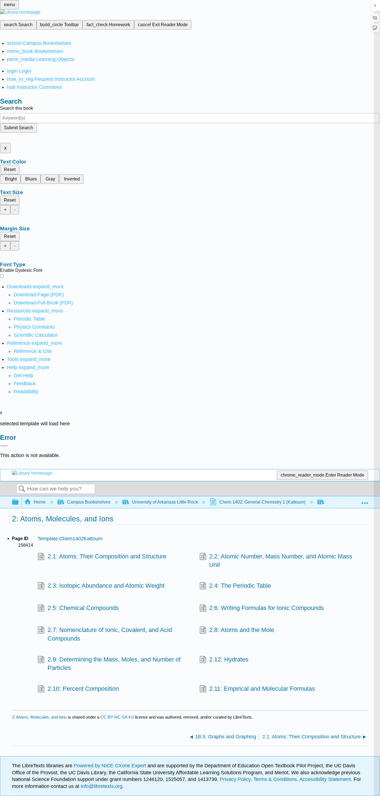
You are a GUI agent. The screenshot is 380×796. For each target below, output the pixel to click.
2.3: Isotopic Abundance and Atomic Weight (106, 585)
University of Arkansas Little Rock (165, 502)
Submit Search (18, 127)
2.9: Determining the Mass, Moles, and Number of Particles (114, 664)
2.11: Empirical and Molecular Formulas (262, 688)
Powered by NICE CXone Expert (110, 765)
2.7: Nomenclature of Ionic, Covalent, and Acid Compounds (110, 634)
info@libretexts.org (100, 786)
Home (40, 502)
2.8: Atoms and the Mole (241, 629)
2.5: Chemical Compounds (83, 607)
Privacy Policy (235, 779)
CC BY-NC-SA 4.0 (117, 717)
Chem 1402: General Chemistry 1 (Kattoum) (262, 502)
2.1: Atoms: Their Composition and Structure (107, 556)
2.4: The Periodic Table (240, 585)
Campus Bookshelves (89, 502)
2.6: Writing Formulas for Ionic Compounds (266, 607)
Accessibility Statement (325, 779)
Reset (10, 169)
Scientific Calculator (36, 335)
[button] (25, 383)
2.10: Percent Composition (83, 688)
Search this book (16, 108)
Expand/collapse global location (364, 500)
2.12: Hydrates (228, 659)
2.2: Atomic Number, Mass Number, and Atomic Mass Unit (280, 560)
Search (22, 489)
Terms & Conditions (275, 779)
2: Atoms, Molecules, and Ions (39, 717)
